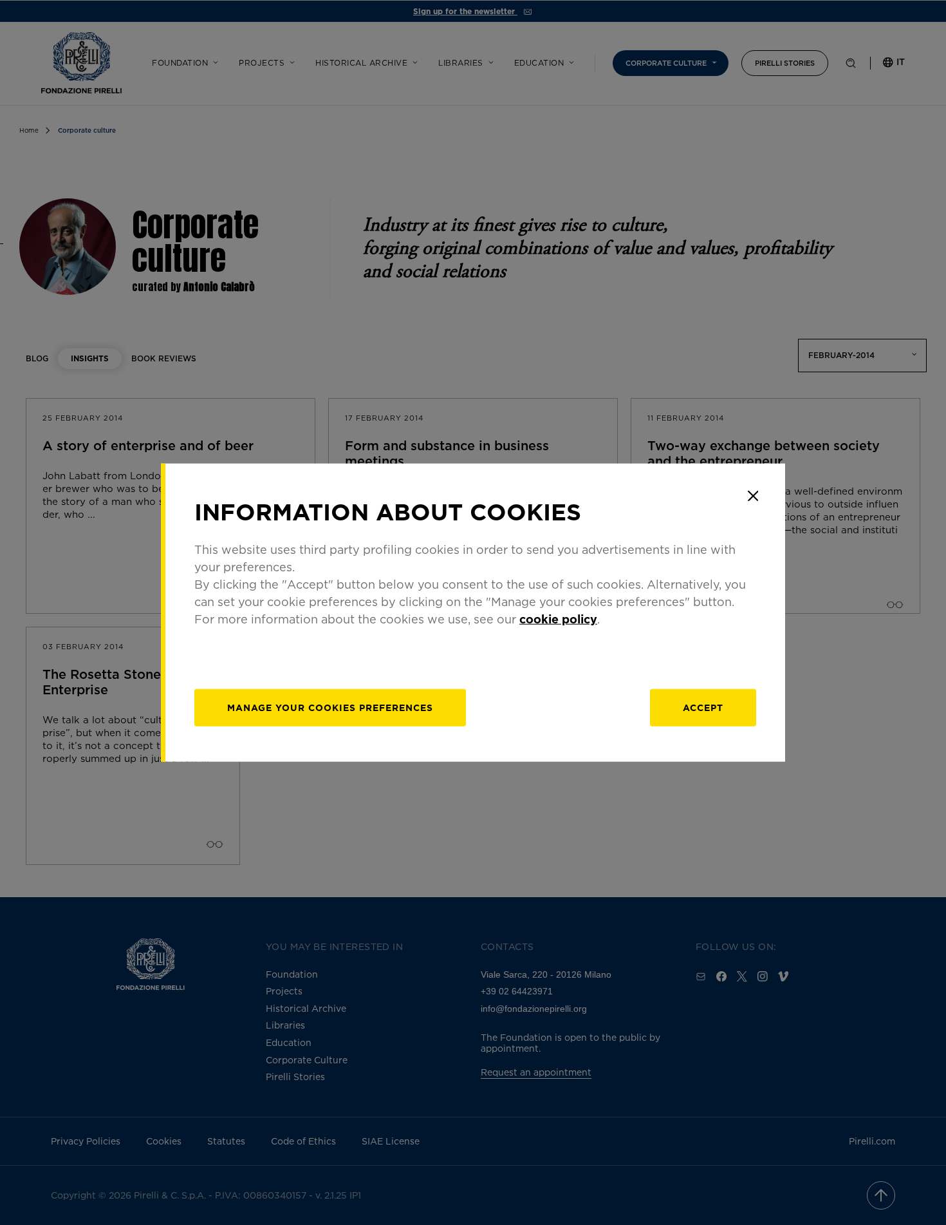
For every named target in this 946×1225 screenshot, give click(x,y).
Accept (703, 707)
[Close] (753, 496)
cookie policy (558, 618)
